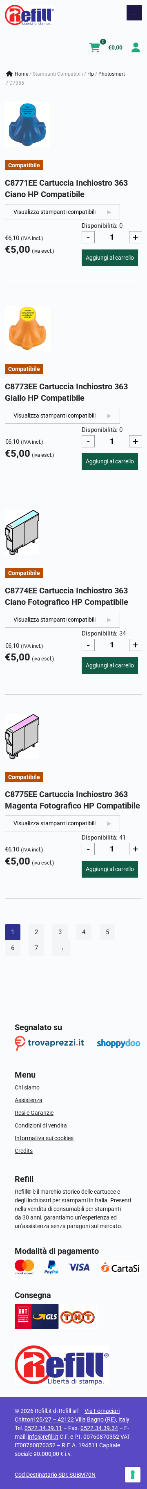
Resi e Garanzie (34, 1112)
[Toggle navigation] (134, 12)
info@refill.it (43, 1436)
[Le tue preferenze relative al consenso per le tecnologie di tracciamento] (132, 1474)
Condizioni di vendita (41, 1125)
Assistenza (28, 1100)
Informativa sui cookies (44, 1138)
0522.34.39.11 (43, 1428)
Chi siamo (27, 1087)
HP (90, 74)
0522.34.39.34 (99, 1428)
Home (21, 74)
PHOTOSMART (111, 74)
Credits (24, 1151)
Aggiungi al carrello (110, 257)
